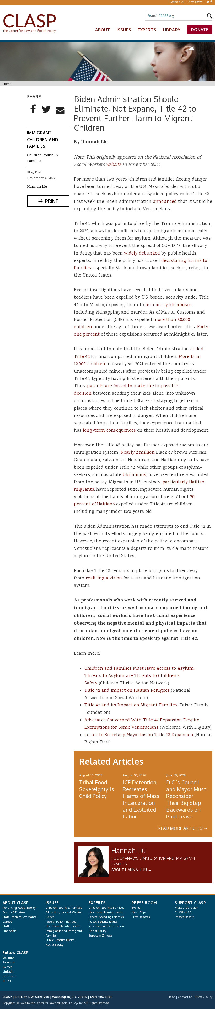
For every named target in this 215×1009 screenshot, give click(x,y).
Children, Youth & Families (106, 908)
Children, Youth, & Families (64, 908)
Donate (200, 29)
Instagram (9, 976)
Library (171, 30)
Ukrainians (134, 475)
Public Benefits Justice (60, 940)
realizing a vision (104, 578)
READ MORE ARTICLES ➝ (182, 828)
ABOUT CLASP (16, 902)
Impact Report (184, 917)
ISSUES (52, 902)
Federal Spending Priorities (106, 917)
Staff (6, 926)
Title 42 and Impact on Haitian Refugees (127, 690)
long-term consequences (109, 430)
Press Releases (140, 917)
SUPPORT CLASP (190, 902)
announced (165, 201)
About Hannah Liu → (131, 870)
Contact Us (177, 2)
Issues (124, 30)
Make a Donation (186, 908)
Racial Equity (54, 945)
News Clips (139, 912)
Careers (7, 921)
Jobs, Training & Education (106, 926)
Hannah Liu (128, 850)
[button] (33, 113)
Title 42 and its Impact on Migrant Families (130, 705)
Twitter (7, 967)
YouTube (8, 958)
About (102, 30)
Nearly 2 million (138, 452)
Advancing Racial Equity (19, 908)
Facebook (9, 962)
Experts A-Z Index (100, 935)
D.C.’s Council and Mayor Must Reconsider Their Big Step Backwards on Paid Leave (186, 799)
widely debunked (142, 253)
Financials (9, 931)
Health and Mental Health (63, 926)
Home (7, 84)
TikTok (7, 981)
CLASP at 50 (183, 912)
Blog (172, 997)
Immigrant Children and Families (42, 139)
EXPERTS (97, 902)
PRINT (51, 201)
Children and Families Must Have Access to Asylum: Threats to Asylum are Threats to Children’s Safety (139, 676)
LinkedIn (8, 971)
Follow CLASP (15, 952)
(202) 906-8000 (101, 997)
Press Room (195, 2)
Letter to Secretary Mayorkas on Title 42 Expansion (138, 735)
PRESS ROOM (144, 902)
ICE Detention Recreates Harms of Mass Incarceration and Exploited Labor (141, 799)
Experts (147, 30)
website (113, 164)
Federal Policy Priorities (61, 921)
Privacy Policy (203, 997)
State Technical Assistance (20, 917)
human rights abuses (168, 305)
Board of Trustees (14, 912)
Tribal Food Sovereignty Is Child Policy (96, 789)
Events (136, 908)
